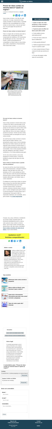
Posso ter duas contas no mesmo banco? (15, 335)
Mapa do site (13, 421)
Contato (39, 421)
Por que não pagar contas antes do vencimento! (39, 56)
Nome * (4, 392)
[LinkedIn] (24, 248)
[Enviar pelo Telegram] (19, 15)
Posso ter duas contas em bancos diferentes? (39, 38)
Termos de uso (38, 422)
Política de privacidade (13, 422)
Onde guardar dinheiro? (39, 42)
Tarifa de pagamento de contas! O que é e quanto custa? (41, 45)
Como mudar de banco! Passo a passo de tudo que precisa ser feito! (40, 50)
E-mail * (4, 398)
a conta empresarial (16, 196)
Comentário (5, 403)
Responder (24, 375)
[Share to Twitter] (22, 15)
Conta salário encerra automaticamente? (38, 34)
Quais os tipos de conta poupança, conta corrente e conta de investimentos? (39, 24)
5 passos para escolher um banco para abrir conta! (40, 29)
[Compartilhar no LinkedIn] (25, 15)
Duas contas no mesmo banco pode (15, 332)
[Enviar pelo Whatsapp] (14, 15)
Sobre (38, 425)
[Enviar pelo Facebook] (17, 15)
